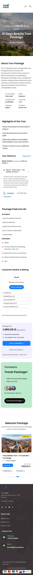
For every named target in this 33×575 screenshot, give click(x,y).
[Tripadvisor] (5, 507)
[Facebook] (2, 507)
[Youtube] (9, 507)
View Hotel (7, 197)
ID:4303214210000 (7, 501)
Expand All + (27, 156)
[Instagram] (12, 507)
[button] (16, 171)
